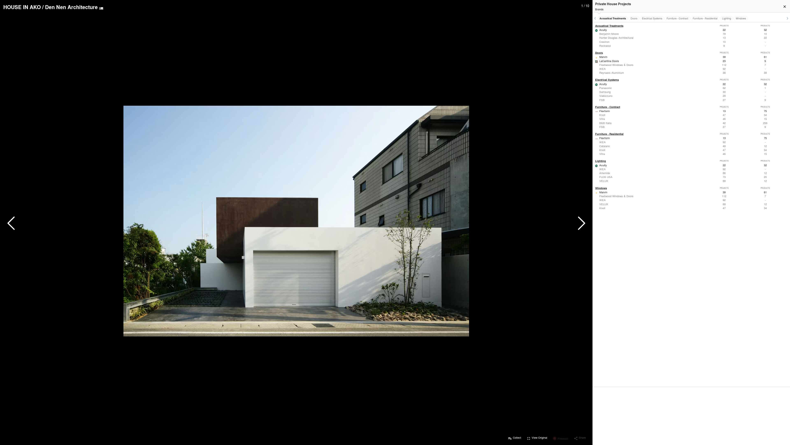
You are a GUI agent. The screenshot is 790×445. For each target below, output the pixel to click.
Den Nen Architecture (71, 7)
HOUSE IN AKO (22, 7)
